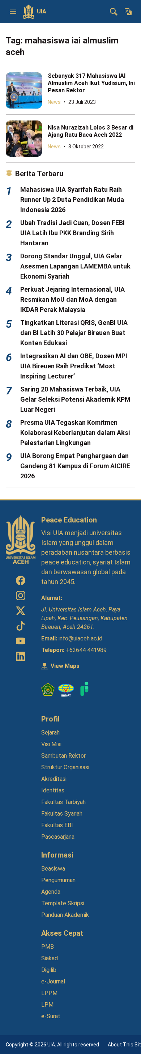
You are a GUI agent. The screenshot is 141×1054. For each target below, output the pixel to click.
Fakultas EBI (57, 825)
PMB (47, 946)
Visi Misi (51, 744)
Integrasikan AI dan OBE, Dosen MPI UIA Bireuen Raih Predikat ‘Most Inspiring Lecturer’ (73, 366)
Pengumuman (58, 880)
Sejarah (50, 732)
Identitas (52, 790)
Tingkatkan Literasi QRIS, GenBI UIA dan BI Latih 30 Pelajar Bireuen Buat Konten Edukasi (74, 333)
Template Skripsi (62, 903)
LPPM (49, 993)
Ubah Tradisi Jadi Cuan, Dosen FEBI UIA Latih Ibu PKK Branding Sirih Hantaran (72, 233)
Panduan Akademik (65, 914)
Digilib (48, 969)
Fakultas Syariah (61, 813)
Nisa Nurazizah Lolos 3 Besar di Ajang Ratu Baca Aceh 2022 (90, 131)
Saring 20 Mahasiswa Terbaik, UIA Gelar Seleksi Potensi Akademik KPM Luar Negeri (75, 399)
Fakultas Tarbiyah (63, 802)
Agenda (50, 891)
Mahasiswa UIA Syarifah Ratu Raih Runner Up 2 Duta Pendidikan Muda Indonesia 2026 (72, 199)
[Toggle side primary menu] (13, 11)
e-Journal (53, 981)
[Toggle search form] (113, 11)
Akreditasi (54, 778)
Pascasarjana (57, 836)
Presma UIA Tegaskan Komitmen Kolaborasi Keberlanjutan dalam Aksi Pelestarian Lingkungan (75, 432)
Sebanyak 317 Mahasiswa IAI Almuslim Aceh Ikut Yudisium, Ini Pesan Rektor (91, 83)
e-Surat (50, 1016)
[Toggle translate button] (128, 11)
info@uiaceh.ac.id (80, 638)
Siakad (49, 958)
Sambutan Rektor (63, 755)
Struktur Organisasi (65, 767)
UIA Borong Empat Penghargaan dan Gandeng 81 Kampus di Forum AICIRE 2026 (75, 466)
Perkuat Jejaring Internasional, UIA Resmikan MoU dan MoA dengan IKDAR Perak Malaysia (72, 299)
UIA (41, 11)
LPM (47, 1004)
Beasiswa (53, 868)
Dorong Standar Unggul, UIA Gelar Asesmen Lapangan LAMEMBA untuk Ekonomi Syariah (75, 266)
